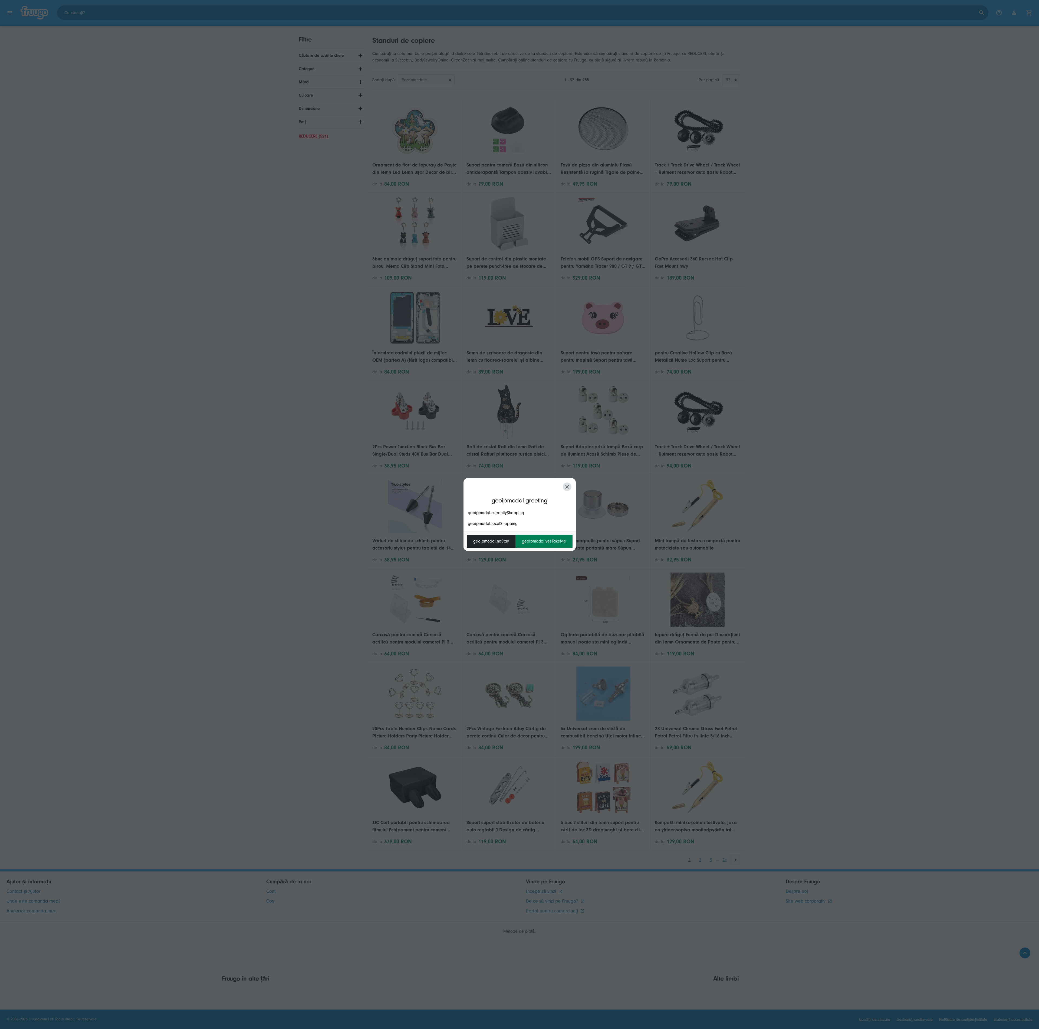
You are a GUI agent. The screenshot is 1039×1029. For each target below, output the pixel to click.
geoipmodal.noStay (491, 541)
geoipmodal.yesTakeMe (544, 541)
